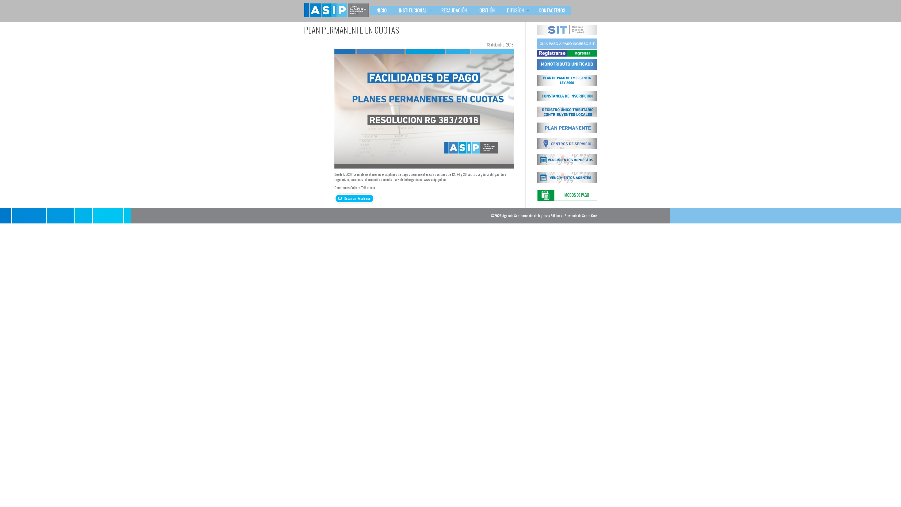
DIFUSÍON (516, 10)
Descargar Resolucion (357, 198)
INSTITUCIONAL (413, 10)
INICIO (381, 10)
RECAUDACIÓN (454, 10)
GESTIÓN (487, 10)
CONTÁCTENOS (552, 10)
